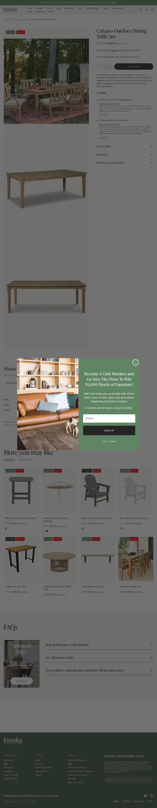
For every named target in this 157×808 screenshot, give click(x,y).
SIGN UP (109, 430)
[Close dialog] (135, 362)
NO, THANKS (109, 441)
